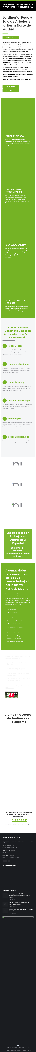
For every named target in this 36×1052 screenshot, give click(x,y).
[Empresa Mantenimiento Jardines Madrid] (12, 878)
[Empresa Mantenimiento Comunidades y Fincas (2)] (25, 878)
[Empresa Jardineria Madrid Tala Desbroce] (6, 884)
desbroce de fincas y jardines (22, 72)
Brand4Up (28, 1050)
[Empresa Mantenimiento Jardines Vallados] (25, 871)
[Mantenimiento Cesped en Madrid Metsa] (6, 871)
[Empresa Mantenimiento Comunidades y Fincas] (18, 878)
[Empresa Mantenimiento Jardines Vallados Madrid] (6, 878)
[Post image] (5, 895)
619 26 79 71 (19, 820)
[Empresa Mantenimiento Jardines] (18, 871)
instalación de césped (11, 69)
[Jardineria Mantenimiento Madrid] (12, 871)
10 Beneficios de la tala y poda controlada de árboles (21, 910)
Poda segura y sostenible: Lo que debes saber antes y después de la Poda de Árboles (20, 895)
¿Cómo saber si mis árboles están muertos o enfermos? (19, 903)
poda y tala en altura (25, 67)
